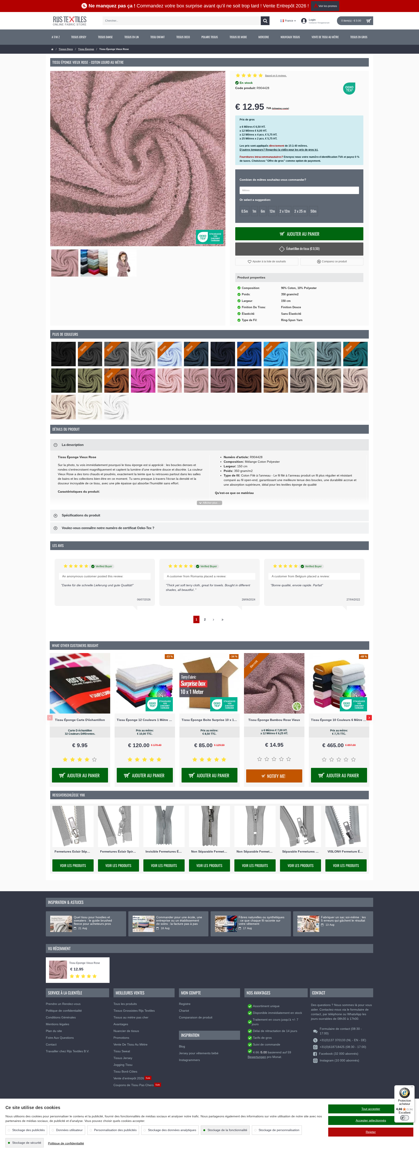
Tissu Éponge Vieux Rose (84, 963)
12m (272, 211)
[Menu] (412, 1087)
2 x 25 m (300, 211)
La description (73, 445)
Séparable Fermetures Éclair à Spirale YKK (300, 851)
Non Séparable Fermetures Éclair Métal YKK (209, 851)
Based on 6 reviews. (276, 75)
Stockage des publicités (28, 1130)
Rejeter (371, 1132)
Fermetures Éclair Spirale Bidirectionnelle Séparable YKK (118, 851)
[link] (55, 37)
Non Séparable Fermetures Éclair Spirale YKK (255, 851)
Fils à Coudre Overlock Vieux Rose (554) (80, 720)
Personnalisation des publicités (115, 1130)
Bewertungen (257, 1057)
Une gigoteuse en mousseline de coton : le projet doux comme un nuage (96, 921)
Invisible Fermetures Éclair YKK (164, 851)
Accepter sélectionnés (371, 1120)
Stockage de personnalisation (279, 1130)
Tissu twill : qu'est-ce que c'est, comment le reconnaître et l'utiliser (342, 921)
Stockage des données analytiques (172, 1130)
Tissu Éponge (86, 49)
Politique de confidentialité (66, 1143)
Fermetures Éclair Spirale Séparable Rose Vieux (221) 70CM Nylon (145, 720)
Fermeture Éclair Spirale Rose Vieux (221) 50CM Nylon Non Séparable (210, 720)
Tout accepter (370, 1109)
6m (263, 211)
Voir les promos (328, 6)
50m (313, 211)
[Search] (265, 20)
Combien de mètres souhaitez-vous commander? (273, 179)
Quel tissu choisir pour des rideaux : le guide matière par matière (176, 921)
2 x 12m (285, 211)
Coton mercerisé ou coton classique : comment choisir (258, 919)
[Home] (52, 49)
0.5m (244, 211)
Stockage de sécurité (26, 1142)
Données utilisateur (69, 1130)
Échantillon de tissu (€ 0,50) (302, 248)
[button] (266, 261)
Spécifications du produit (81, 515)
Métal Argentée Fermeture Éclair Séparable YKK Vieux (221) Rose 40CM (274, 720)
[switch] (404, 1117)
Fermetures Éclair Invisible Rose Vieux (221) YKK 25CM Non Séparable (339, 720)
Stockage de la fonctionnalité (227, 1130)
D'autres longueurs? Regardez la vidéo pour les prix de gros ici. (279, 149)
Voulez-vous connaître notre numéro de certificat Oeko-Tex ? (108, 528)
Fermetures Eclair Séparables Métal (73, 851)
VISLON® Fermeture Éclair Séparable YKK (346, 851)
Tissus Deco (66, 49)
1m (254, 211)
